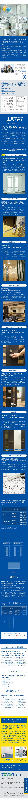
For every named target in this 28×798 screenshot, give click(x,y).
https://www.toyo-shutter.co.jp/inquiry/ (14, 769)
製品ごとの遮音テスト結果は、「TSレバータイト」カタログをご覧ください (14, 635)
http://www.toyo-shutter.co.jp (14, 793)
